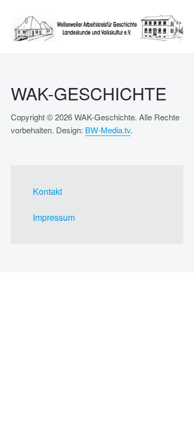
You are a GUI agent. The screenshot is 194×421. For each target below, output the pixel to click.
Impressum (54, 217)
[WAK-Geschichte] (97, 28)
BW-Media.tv (107, 129)
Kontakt (47, 191)
